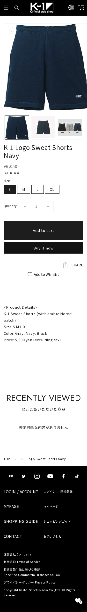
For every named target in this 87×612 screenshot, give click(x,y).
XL (52, 189)
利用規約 (22, 562)
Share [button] (77, 265)
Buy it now (43, 247)
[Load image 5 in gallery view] (43, 128)
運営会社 (17, 554)
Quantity (10, 205)
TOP (7, 458)
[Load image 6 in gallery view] (70, 128)
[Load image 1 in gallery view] (17, 128)
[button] (6, 7)
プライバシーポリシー (30, 582)
